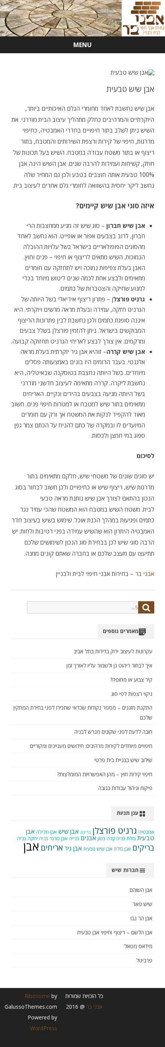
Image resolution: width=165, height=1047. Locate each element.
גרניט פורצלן (114, 830)
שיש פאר (142, 904)
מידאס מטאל (138, 946)
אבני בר (144, 573)
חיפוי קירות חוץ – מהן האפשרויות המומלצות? (104, 774)
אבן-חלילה (46, 832)
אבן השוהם (141, 889)
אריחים (52, 848)
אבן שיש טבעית (97, 849)
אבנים (88, 838)
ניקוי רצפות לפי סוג (131, 693)
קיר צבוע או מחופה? (131, 679)
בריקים (143, 848)
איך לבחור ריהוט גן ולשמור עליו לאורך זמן (109, 665)
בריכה (85, 832)
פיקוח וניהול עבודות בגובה (125, 788)
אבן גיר (73, 848)
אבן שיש (68, 831)
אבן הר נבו (141, 918)
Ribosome (37, 996)
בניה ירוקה (38, 838)
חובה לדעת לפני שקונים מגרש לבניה (113, 731)
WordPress (43, 1028)
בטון (101, 838)
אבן (31, 846)
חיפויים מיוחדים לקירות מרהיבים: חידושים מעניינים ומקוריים (91, 745)
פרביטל (144, 960)
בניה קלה (116, 838)
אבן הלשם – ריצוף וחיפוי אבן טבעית (114, 932)
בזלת (131, 838)
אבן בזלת (122, 849)
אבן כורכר (59, 838)
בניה (21, 838)
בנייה (74, 838)
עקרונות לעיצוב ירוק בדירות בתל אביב (113, 651)
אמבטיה (146, 832)
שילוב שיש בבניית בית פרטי (123, 760)
